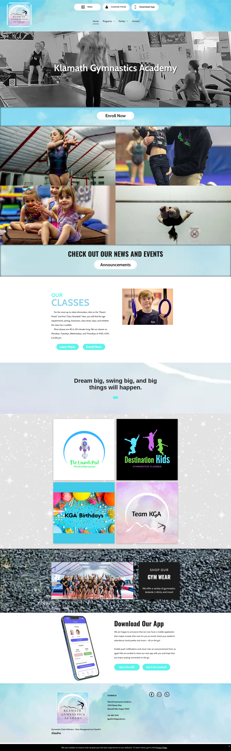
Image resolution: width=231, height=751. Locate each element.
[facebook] (151, 695)
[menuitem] (96, 21)
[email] (159, 695)
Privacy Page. (161, 747)
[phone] (166, 695)
